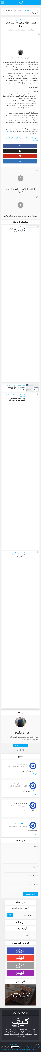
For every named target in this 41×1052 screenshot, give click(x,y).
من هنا (9, 131)
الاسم (35, 866)
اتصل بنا (4, 1049)
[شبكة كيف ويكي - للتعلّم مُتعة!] (20, 1022)
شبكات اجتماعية (26, 10)
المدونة (23, 553)
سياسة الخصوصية (25, 1049)
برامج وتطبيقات (21, 385)
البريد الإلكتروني (32, 875)
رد (35, 774)
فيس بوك (21, 138)
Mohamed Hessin (21, 824)
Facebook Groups (31, 138)
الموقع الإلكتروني (32, 884)
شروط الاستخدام (13, 1049)
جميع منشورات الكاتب (20, 746)
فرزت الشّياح (11, 30)
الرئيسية (35, 10)
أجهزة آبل (22, 394)
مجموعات (14, 138)
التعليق (36, 846)
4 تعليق (23, 30)
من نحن (33, 1049)
